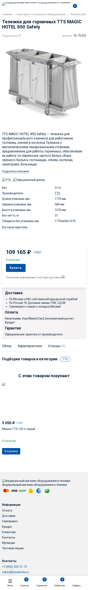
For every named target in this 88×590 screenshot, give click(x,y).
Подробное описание (15, 171)
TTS (57, 193)
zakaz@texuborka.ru (15, 572)
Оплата (7, 510)
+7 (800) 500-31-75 (14, 566)
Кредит (7, 526)
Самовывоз (10, 521)
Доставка (8, 515)
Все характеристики (14, 227)
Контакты (8, 537)
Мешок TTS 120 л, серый (18, 429)
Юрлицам (8, 542)
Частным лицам (13, 548)
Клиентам (9, 532)
